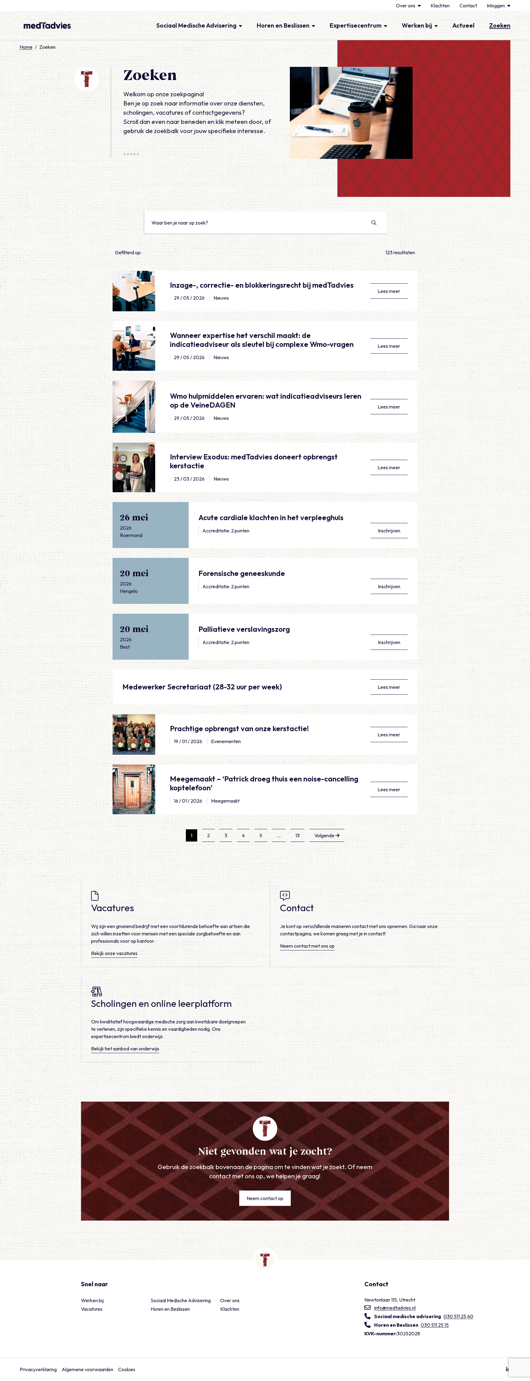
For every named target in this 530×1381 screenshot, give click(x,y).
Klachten (440, 5)
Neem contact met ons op (307, 945)
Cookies (126, 1369)
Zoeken (499, 25)
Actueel (463, 25)
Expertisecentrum (356, 25)
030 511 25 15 (435, 1325)
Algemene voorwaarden (87, 1369)
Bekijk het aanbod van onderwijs (125, 1048)
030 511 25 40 (458, 1316)
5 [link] (260, 835)
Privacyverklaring (38, 1369)
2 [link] (208, 835)
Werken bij (417, 25)
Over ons (405, 5)
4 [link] (243, 835)
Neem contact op (265, 1198)
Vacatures (91, 1309)
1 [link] (191, 835)
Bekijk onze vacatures (114, 953)
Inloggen (496, 5)
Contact (468, 5)
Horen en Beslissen (283, 25)
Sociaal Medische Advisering (196, 25)
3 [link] (226, 835)
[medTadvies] (47, 25)
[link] (326, 835)
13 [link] (297, 835)
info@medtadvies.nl (395, 1308)
